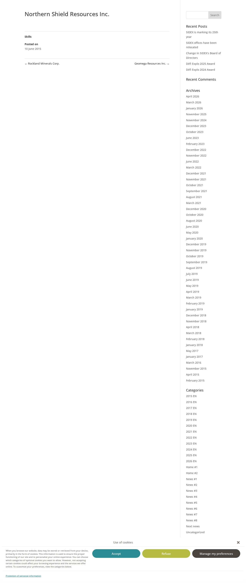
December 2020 (196, 209)
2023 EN (191, 443)
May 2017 (192, 351)
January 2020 (194, 238)
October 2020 (194, 214)
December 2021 (196, 173)
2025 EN (191, 455)
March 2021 (193, 203)
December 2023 (196, 126)
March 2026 (193, 102)
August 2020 (194, 220)
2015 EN (191, 396)
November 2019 (196, 250)
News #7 (191, 514)
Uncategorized (195, 532)
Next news (193, 526)
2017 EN (191, 408)
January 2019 (194, 309)
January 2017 (194, 356)
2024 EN (191, 449)
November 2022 (196, 155)
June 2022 (192, 161)
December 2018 (196, 315)
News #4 (191, 496)
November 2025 (196, 114)
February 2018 (195, 339)
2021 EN (191, 431)
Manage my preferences (216, 554)
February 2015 (195, 380)
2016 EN (191, 402)
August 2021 (194, 197)
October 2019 (194, 256)
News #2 (191, 485)
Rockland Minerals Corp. (42, 63)
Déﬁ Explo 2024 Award (200, 69)
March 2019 (193, 297)
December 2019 (196, 244)
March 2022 (193, 167)
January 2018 (194, 345)
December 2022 (196, 150)
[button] (238, 542)
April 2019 (192, 292)
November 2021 (196, 179)
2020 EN (191, 425)
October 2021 (194, 185)
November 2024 (196, 120)
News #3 (191, 491)
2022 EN (191, 437)
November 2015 (196, 368)
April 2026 (192, 96)
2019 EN (191, 420)
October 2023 (194, 132)
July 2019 (192, 274)
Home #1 (192, 467)
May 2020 (192, 232)
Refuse (166, 554)
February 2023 (195, 144)
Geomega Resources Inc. (152, 63)
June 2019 (192, 280)
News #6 (191, 508)
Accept (116, 554)
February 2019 (195, 303)
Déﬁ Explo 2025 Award (200, 64)
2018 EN (191, 414)
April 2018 (192, 327)
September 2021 (196, 191)
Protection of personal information (23, 575)
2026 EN (191, 461)
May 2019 (192, 286)
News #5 (191, 502)
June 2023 (192, 138)
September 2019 (196, 262)
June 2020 (192, 226)
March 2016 (193, 362)
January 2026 (194, 108)
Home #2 (192, 473)
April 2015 (192, 374)
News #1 (191, 479)
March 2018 (193, 333)
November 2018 (196, 321)
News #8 (191, 520)
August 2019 (194, 268)
